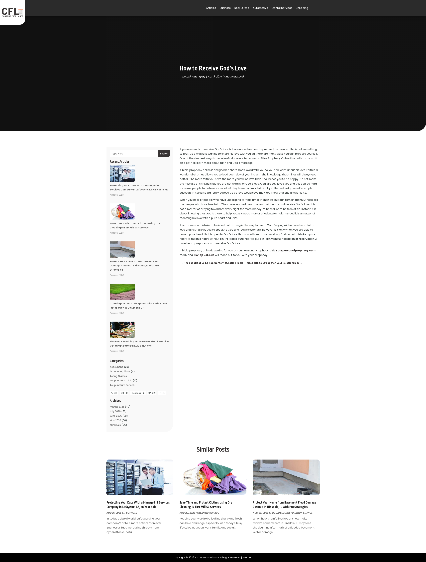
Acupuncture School (122, 385)
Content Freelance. (208, 557)
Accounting (116, 367)
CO (124, 393)
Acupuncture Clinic (121, 380)
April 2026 (115, 425)
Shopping (302, 8)
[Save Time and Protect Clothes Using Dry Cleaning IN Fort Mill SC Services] (122, 212)
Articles (211, 8)
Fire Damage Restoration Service (291, 513)
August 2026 (117, 406)
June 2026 (116, 416)
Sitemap (247, 557)
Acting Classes (118, 376)
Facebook (138, 393)
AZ (114, 393)
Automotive (260, 8)
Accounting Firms (120, 371)
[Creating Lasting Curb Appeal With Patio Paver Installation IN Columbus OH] (122, 292)
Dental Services (282, 8)
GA (152, 393)
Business (225, 8)
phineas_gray (196, 76)
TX (162, 393)
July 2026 (115, 411)
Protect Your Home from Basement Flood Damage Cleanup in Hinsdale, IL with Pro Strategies (135, 265)
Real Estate (241, 8)
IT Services (130, 513)
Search (164, 153)
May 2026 (115, 420)
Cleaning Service (208, 513)
